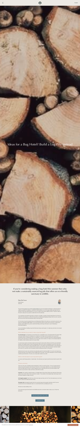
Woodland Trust (26, 308)
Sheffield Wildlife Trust (37, 308)
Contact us (40, 400)
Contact (76, 2)
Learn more (31, 424)
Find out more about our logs (40, 395)
